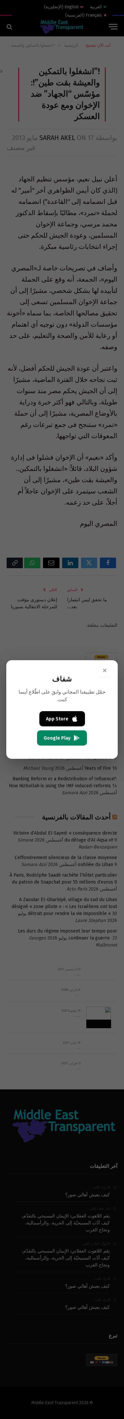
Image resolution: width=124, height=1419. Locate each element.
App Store (57, 719)
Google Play (57, 738)
